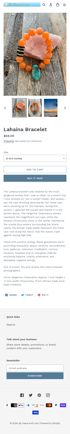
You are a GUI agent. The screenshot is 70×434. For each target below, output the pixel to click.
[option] (19, 107)
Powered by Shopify (50, 423)
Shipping (9, 141)
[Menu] (64, 4)
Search (11, 324)
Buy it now (35, 178)
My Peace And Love (29, 423)
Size (6, 152)
